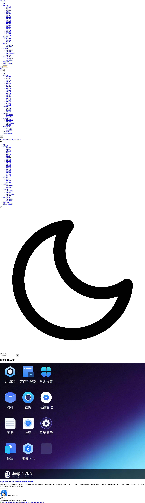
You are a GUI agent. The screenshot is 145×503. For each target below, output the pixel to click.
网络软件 (8, 23)
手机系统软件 (9, 50)
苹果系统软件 (9, 58)
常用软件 (8, 13)
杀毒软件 (8, 7)
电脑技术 (8, 42)
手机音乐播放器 (10, 53)
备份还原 (8, 32)
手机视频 (8, 55)
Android (5, 48)
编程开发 (8, 28)
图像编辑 (8, 17)
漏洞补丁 (8, 8)
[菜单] (2, 70)
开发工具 (8, 20)
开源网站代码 (9, 45)
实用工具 (5, 5)
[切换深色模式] (5, 66)
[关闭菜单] (1, 136)
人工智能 (8, 33)
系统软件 (8, 18)
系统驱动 (8, 25)
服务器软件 (9, 47)
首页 (4, 4)
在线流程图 (6, 62)
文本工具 (8, 30)
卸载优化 (8, 27)
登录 (1, 68)
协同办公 (8, 10)
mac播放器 (9, 60)
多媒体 (8, 12)
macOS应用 (6, 57)
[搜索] (1, 67)
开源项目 (5, 43)
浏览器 (8, 15)
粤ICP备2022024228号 (12, 502)
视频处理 (8, 35)
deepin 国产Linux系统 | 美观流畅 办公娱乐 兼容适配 (16, 482)
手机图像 (8, 52)
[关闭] (17, 356)
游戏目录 (8, 40)
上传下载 (8, 22)
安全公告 (8, 38)
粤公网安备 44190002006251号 (34, 502)
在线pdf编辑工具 (7, 63)
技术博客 (5, 37)
